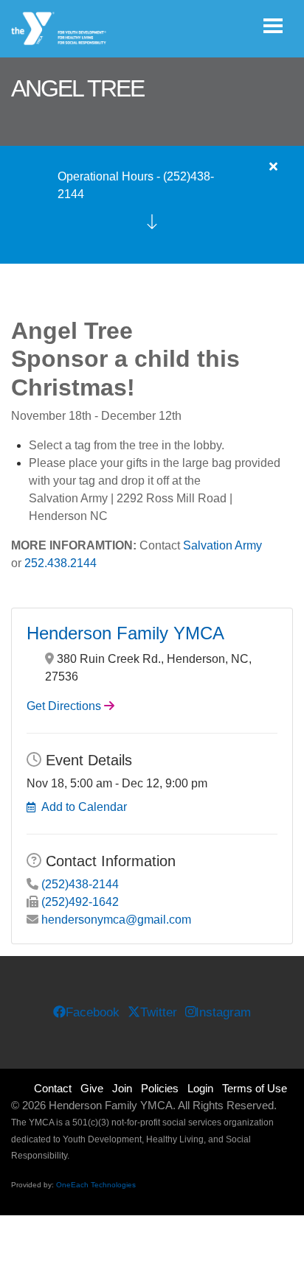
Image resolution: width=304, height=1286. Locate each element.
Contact (53, 1088)
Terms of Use (254, 1088)
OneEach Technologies (96, 1185)
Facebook (93, 1012)
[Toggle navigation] (273, 26)
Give (91, 1088)
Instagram (223, 1012)
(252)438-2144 (80, 884)
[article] (152, 205)
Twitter (158, 1012)
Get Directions (64, 706)
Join (122, 1088)
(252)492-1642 (80, 902)
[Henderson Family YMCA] (59, 29)
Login (200, 1088)
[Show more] (152, 221)
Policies (160, 1088)
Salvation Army (222, 545)
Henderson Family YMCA (125, 633)
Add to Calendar (84, 807)
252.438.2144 (60, 563)
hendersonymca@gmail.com (116, 919)
